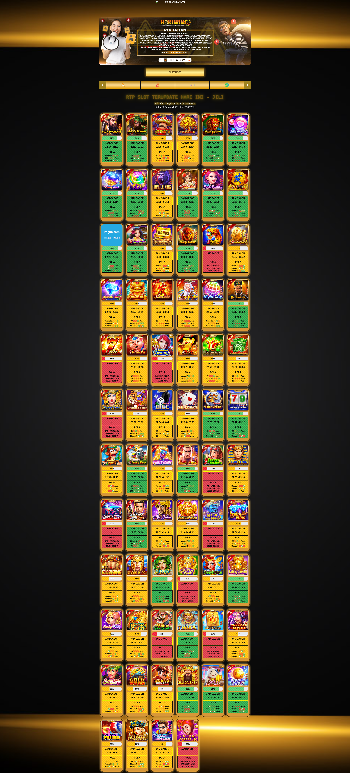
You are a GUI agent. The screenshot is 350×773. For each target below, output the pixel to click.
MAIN (111, 125)
